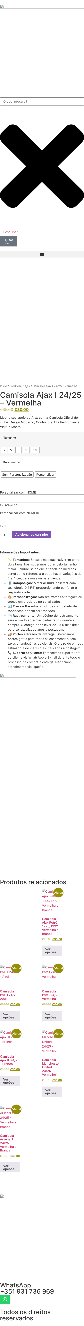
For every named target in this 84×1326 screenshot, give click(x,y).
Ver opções (50, 950)
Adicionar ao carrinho (31, 534)
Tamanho (9, 437)
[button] (42, 254)
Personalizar (12, 462)
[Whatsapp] (5, 1299)
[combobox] (42, 101)
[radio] (4, 450)
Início (3, 386)
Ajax (27, 386)
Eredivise (16, 386)
